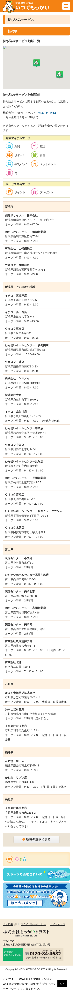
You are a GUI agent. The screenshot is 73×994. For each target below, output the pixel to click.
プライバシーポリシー (33, 924)
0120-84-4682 (47, 112)
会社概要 (8, 924)
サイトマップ (57, 924)
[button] (36, 63)
